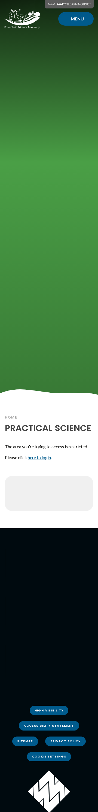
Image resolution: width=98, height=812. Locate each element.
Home (11, 417)
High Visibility (49, 710)
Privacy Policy (65, 741)
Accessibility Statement (49, 725)
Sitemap (25, 741)
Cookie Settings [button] (49, 756)
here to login (39, 457)
